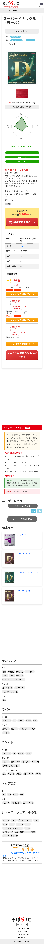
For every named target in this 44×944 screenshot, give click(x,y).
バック (12, 675)
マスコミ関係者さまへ (22, 934)
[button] (22, 68)
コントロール (28, 774)
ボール (27, 828)
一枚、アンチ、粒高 (27, 729)
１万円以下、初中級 (10, 691)
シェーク (5, 761)
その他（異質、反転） (11, 765)
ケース (4, 824)
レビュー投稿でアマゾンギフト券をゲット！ (21, 854)
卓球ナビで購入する (24, 221)
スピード (11, 774)
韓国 (21, 794)
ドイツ (15, 794)
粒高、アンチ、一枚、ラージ (13, 679)
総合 (33, 511)
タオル (27, 824)
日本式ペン (15, 761)
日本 (4, 794)
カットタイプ (28, 803)
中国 (9, 794)
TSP (14, 720)
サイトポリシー (22, 931)
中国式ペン (26, 761)
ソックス (19, 824)
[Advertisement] (22, 399)
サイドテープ (7, 832)
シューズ (5, 820)
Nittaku (21, 720)
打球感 (38, 774)
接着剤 (32, 832)
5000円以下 (29, 671)
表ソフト (19, 675)
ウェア (13, 820)
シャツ (36, 820)
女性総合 (19, 671)
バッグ (11, 824)
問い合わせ (22, 938)
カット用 (35, 761)
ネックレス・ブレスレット (12, 828)
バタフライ (6, 720)
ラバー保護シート (21, 832)
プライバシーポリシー (22, 928)
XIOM (35, 720)
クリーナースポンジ (10, 836)
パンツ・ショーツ (25, 820)
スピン (19, 774)
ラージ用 (5, 733)
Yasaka (28, 720)
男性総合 (11, 671)
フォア (5, 675)
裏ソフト (5, 729)
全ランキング (7, 688)
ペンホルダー (20, 688)
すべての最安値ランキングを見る (22, 355)
